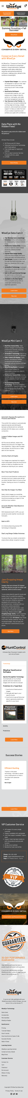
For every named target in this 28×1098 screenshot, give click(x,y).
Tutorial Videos (6, 1030)
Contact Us (5, 1062)
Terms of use (18, 1091)
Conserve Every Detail (8, 1052)
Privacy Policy (10, 1091)
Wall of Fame (5, 1041)
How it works (5, 1033)
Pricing (4, 1028)
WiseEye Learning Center (9, 1049)
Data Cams (5, 1012)
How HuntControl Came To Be (10, 1036)
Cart (3, 1064)
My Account (5, 1070)
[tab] (14, 663)
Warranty (4, 1075)
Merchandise (5, 1017)
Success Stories (6, 1039)
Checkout (4, 1067)
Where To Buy (6, 1073)
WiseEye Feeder (6, 1020)
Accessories (5, 1015)
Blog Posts (5, 1054)
